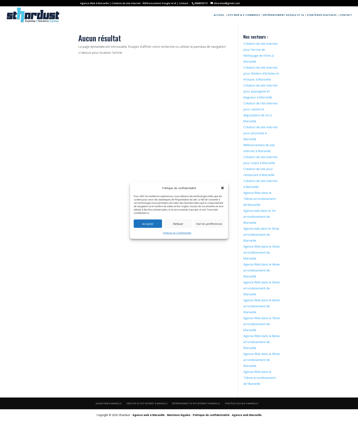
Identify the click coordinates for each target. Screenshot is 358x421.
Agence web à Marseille (109, 403)
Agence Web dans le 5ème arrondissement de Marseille (261, 288)
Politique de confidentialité (177, 233)
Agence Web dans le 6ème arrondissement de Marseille (261, 306)
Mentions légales (178, 415)
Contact (346, 15)
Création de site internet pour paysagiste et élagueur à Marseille (260, 91)
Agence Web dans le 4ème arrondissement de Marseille (261, 270)
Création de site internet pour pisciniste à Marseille (260, 133)
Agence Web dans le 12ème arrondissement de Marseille (259, 378)
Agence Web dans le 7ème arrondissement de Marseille (261, 324)
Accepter (148, 224)
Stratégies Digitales (322, 15)
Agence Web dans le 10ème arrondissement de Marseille (259, 199)
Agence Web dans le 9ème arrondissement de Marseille (261, 360)
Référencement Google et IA (283, 15)
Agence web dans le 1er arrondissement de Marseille (259, 217)
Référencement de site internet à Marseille (196, 403)
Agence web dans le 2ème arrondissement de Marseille (261, 235)
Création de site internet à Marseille (146, 403)
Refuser (178, 224)
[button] (222, 188)
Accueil (219, 15)
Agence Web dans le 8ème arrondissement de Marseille (261, 342)
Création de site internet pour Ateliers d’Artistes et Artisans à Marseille (261, 73)
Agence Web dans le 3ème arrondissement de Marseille (261, 252)
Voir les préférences (209, 224)
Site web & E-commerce (243, 15)
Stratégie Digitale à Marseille (241, 403)
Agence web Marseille (247, 415)
